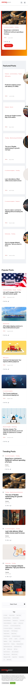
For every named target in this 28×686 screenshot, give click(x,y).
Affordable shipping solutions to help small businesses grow (13, 327)
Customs (14, 623)
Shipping (13, 643)
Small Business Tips (17, 646)
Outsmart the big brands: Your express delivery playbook (12, 361)
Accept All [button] (13, 683)
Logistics (15, 638)
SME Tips (15, 649)
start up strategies (15, 651)
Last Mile (10, 638)
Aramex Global (11, 615)
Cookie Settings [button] (5, 683)
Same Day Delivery (16, 641)
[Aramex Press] (6, 2)
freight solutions (6, 633)
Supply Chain (14, 657)
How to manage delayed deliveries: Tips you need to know (13, 244)
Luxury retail (21, 638)
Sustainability (21, 657)
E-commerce (6, 625)
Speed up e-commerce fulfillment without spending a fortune (13, 32)
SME (4, 649)
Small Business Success (8, 646)
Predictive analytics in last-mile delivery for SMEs (13, 85)
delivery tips (20, 623)
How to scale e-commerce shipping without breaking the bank (14, 211)
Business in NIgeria (7, 617)
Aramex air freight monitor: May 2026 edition (13, 116)
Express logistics (6, 630)
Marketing (5, 641)
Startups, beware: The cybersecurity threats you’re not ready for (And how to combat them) (13, 431)
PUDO (10, 641)
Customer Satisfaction (7, 623)
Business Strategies (7, 620)
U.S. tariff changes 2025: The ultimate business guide (12, 293)
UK (4, 659)
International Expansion (16, 636)
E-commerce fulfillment (8, 628)
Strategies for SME (7, 657)
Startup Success (14, 654)
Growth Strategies (7, 636)
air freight (5, 615)
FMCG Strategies (14, 630)
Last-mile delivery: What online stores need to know (13, 180)
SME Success (9, 649)
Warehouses (9, 659)
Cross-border (22, 620)
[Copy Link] (9, 41)
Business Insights (16, 617)
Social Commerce (7, 651)
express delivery (17, 628)
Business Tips (15, 620)
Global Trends (13, 633)
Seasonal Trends (6, 643)
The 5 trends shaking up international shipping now (11, 394)
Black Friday (19, 615)
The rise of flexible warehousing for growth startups (12, 148)
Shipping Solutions (20, 643)
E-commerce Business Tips (15, 625)
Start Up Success (7, 654)
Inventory (5, 638)
